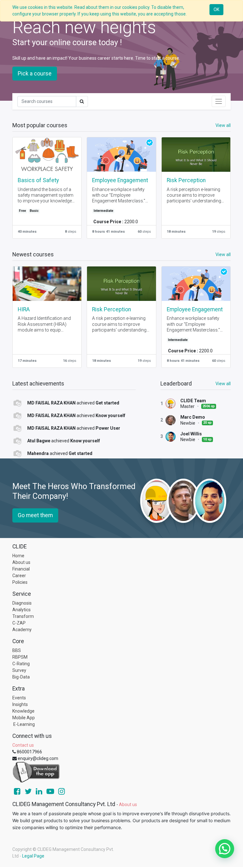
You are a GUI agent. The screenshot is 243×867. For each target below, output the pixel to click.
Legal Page (33, 855)
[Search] (82, 101)
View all (223, 383)
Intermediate (103, 211)
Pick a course (35, 73)
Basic (34, 211)
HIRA (24, 309)
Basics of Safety (38, 180)
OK (216, 9)
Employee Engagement (120, 180)
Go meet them (35, 515)
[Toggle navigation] (219, 101)
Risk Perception (186, 180)
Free (22, 211)
